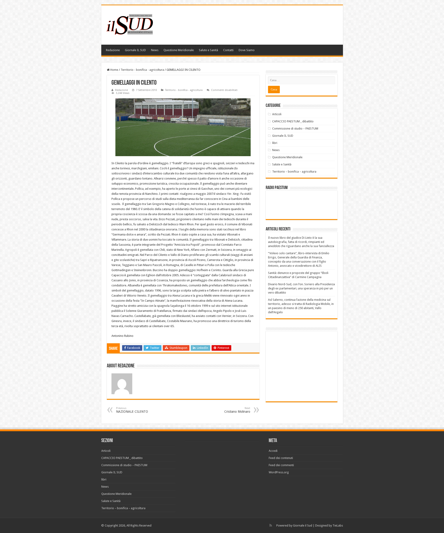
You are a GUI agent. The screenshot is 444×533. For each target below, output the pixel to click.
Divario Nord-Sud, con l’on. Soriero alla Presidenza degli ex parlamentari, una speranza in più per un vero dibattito (301, 288)
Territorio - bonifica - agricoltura (142, 69)
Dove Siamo (247, 50)
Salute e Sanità (208, 50)
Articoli (276, 114)
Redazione (113, 50)
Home (114, 69)
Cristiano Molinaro (237, 410)
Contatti (228, 50)
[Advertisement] (307, 366)
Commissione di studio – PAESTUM (295, 128)
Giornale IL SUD (135, 50)
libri (274, 143)
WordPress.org (279, 472)
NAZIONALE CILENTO (132, 410)
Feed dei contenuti (281, 458)
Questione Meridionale (178, 50)
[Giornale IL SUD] (131, 24)
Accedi (273, 450)
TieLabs (338, 525)
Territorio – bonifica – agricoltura (294, 171)
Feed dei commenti (281, 465)
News (154, 50)
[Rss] (270, 525)
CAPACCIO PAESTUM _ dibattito (293, 121)
